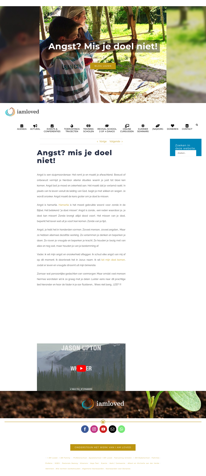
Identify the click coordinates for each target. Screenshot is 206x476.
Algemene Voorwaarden (93, 469)
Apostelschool (95, 458)
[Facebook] (85, 429)
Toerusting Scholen (123, 458)
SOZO (57, 463)
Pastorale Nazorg (70, 463)
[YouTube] (103, 429)
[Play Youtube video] (81, 368)
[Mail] (112, 429)
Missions (84, 463)
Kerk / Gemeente (117, 463)
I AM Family (64, 458)
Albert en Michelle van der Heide (143, 463)
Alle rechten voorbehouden (68, 469)
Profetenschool (80, 458)
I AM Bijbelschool (142, 458)
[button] (197, 126)
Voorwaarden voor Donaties (118, 469)
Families (155, 458)
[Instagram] (94, 429)
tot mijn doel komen (113, 259)
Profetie (48, 463)
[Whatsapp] (121, 429)
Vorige (103, 141)
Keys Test (94, 463)
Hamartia (64, 204)
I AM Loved (52, 458)
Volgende (114, 141)
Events (104, 463)
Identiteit (49, 469)
